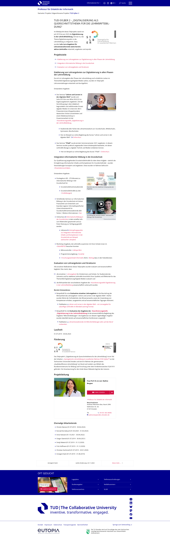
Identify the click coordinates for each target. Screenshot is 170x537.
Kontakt (40, 525)
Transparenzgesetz (69, 525)
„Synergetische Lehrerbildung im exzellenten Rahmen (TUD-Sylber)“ (87, 359)
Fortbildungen (66, 193)
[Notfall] (104, 3)
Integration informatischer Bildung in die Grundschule (76, 63)
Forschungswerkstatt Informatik (72, 258)
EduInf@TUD (61, 246)
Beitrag (91, 258)
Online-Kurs (77, 137)
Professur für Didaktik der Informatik (55, 9)
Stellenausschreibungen (112, 479)
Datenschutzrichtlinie (110, 110)
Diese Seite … (116, 463)
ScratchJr (81, 254)
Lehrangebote (72, 274)
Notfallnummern (109, 484)
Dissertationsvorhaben (62, 168)
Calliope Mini (77, 250)
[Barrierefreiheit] (108, 3)
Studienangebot (77, 484)
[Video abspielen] (101, 101)
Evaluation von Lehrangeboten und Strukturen (73, 67)
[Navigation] (130, 3)
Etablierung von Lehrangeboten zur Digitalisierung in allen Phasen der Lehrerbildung (86, 59)
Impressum (48, 525)
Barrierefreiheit (82, 525)
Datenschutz (58, 525)
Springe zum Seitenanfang (121, 525)
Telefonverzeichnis (78, 489)
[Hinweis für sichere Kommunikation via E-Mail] (112, 392)
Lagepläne (75, 479)
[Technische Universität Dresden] (43, 3)
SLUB (106, 489)
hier (80, 213)
